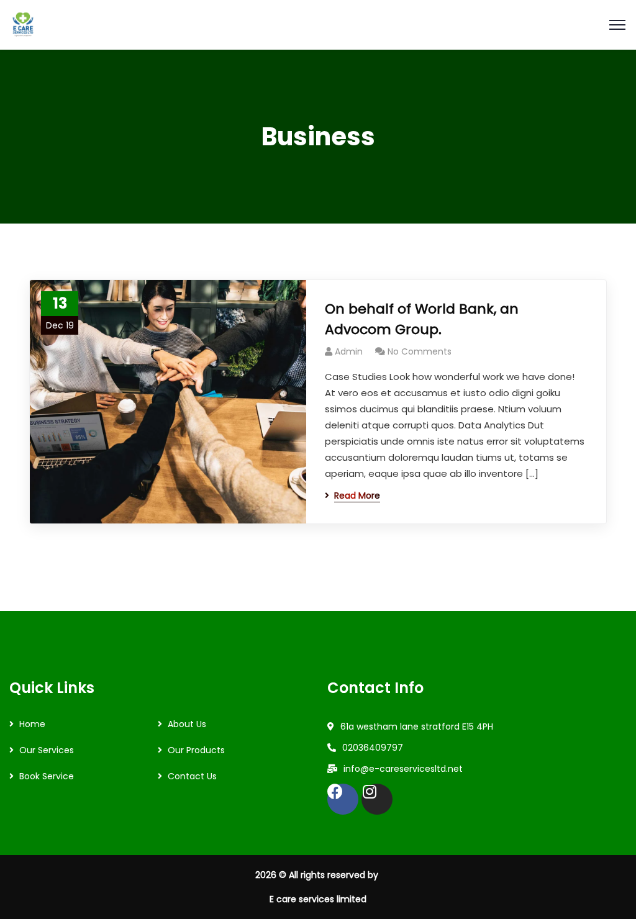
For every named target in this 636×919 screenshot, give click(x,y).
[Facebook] (342, 799)
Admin (349, 351)
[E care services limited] (23, 24)
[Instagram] (377, 799)
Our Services (46, 750)
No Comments (420, 351)
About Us (187, 724)
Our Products (196, 750)
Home (32, 724)
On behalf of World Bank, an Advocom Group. (422, 319)
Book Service (46, 776)
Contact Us (192, 776)
